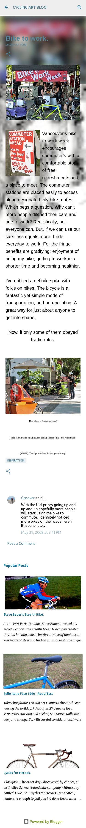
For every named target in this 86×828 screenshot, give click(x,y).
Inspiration (15, 460)
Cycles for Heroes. (17, 773)
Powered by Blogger (46, 821)
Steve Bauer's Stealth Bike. (23, 614)
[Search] (79, 7)
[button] (8, 54)
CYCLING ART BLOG (29, 7)
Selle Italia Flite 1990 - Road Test (28, 693)
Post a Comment (21, 543)
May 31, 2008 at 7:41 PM (41, 532)
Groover (28, 498)
